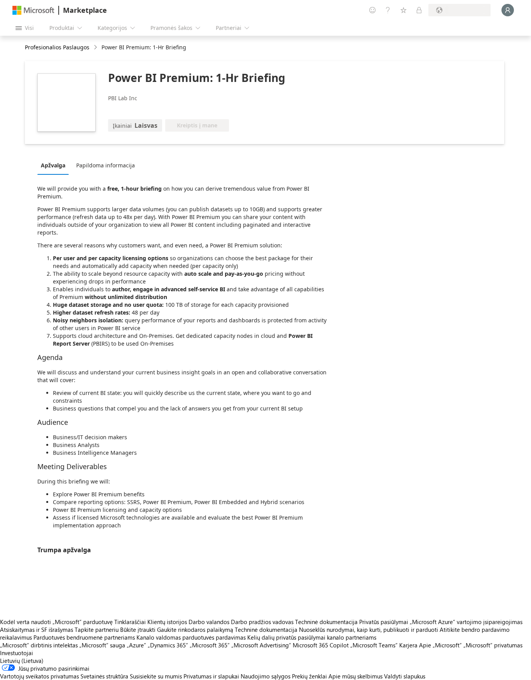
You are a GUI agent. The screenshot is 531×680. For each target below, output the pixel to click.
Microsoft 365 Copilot (321, 645)
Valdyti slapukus (404, 676)
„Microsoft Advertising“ (261, 645)
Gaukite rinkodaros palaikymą (195, 629)
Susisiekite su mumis (156, 676)
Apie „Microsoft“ (440, 645)
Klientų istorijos (167, 622)
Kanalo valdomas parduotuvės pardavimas (191, 637)
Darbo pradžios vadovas (262, 622)
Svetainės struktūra (104, 676)
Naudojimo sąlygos (265, 676)
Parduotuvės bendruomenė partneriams (84, 637)
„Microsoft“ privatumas (492, 645)
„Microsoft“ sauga (102, 645)
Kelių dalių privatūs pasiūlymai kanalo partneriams (311, 637)
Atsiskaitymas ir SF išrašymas (36, 629)
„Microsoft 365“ (210, 645)
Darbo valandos (209, 622)
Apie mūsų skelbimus (355, 676)
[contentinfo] (96, 47)
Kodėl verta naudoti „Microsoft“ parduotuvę (56, 622)
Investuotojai (16, 653)
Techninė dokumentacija (326, 622)
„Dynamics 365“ (168, 645)
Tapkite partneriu (97, 629)
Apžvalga (53, 165)
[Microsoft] (33, 10)
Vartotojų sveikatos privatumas (39, 676)
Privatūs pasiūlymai (383, 622)
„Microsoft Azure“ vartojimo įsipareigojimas (466, 622)
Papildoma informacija (105, 165)
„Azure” (136, 645)
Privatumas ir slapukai (211, 676)
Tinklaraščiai (130, 622)
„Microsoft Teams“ (374, 645)
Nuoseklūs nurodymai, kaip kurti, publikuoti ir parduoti (368, 629)
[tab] (55, 165)
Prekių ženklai (309, 676)
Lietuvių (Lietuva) (22, 660)
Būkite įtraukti (137, 629)
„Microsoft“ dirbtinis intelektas (39, 645)
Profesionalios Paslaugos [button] (57, 47)
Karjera (408, 645)
